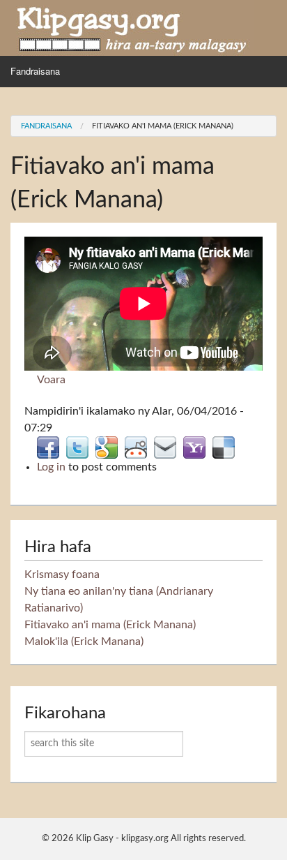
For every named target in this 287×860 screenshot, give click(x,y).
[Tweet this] (77, 446)
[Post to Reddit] (136, 446)
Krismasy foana (62, 574)
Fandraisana (35, 70)
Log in (51, 467)
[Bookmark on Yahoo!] (194, 446)
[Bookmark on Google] (106, 446)
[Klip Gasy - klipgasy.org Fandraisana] (132, 27)
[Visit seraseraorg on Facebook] (48, 446)
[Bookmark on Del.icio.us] (223, 446)
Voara (51, 379)
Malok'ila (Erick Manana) (84, 641)
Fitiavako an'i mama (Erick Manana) (162, 126)
